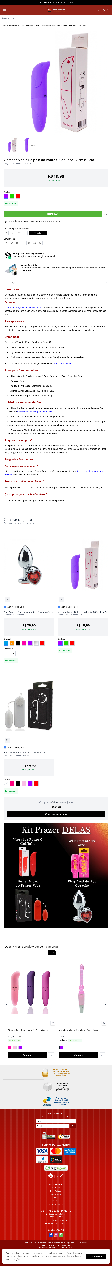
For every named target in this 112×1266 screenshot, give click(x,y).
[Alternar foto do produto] (52, 1023)
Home (3, 25)
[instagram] (56, 1235)
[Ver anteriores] (7, 1005)
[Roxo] (20, 1048)
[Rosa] (10, 1048)
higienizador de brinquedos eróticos (34, 412)
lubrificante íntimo (62, 363)
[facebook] (51, 1235)
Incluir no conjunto (15, 606)
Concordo (96, 1256)
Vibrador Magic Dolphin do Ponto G (24, 307)
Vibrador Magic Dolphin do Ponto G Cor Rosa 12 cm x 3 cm (64, 25)
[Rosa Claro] (15, 1048)
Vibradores (13, 25)
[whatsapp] (61, 1235)
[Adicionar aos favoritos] (51, 1055)
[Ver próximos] (105, 1005)
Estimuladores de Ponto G (29, 25)
